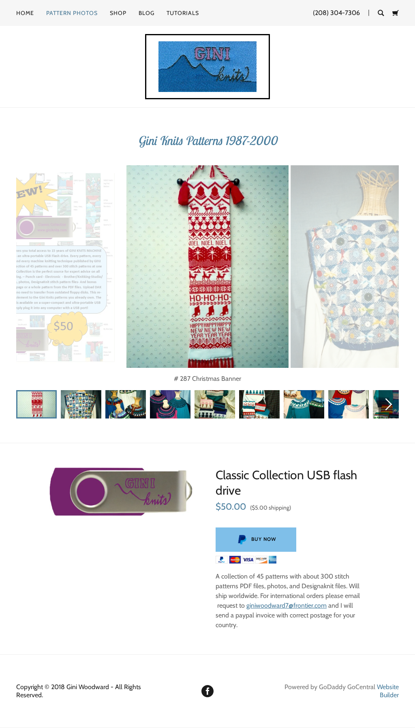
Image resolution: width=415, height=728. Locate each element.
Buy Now (263, 539)
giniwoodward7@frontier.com (286, 605)
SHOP (118, 13)
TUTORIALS (183, 13)
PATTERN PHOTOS (72, 13)
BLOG (146, 13)
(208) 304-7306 (336, 13)
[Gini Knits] (207, 66)
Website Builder (388, 691)
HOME (25, 13)
